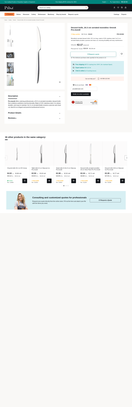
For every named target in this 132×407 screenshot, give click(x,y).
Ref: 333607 (59, 182)
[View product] (49, 181)
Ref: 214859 (10, 182)
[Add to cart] (24, 181)
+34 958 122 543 (105, 78)
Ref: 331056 (108, 182)
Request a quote (94, 54)
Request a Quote (106, 200)
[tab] (34, 97)
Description (13, 96)
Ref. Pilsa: (84, 34)
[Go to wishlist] (118, 8)
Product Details (14, 113)
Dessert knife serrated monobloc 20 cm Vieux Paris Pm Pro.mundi (90, 168)
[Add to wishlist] (121, 54)
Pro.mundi (120, 34)
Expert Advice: (120, 2)
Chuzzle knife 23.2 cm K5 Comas (17, 168)
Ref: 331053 (35, 182)
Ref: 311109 (83, 182)
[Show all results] (86, 7)
